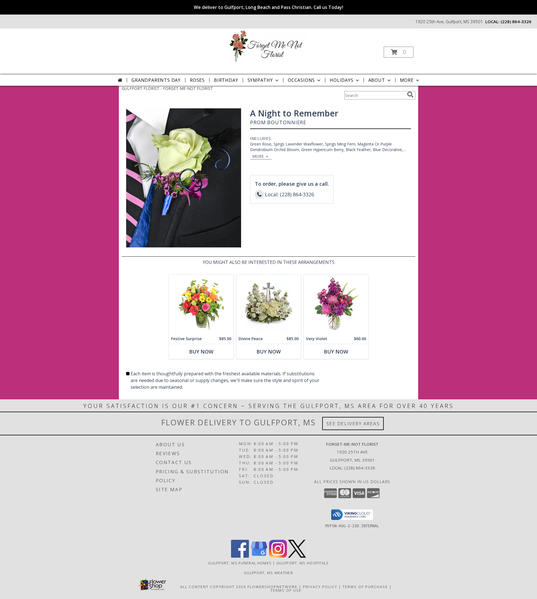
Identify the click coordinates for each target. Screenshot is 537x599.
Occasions (301, 80)
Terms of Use (286, 590)
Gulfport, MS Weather (268, 572)
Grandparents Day (156, 80)
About (376, 80)
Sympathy (260, 80)
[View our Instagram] (278, 556)
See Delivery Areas (353, 423)
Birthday (226, 80)
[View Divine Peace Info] (268, 304)
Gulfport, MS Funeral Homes (240, 562)
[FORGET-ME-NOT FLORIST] (267, 45)
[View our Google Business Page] (259, 556)
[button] (398, 52)
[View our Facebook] (240, 556)
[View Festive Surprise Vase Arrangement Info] (201, 304)
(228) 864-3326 (516, 21)
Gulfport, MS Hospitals (302, 562)
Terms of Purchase (365, 586)
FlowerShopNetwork (273, 586)
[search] (410, 94)
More (407, 80)
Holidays (341, 80)
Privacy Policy (320, 586)
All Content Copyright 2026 (213, 586)
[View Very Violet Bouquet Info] (336, 304)
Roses (197, 80)
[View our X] (297, 556)
